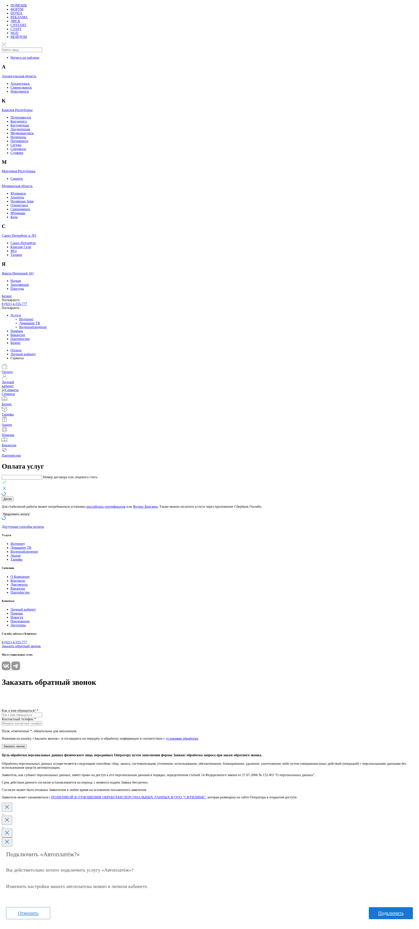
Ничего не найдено (24, 57)
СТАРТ (16, 29)
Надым (15, 281)
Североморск (20, 209)
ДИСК (15, 21)
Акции (15, 555)
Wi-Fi (14, 33)
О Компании (19, 576)
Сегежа (15, 145)
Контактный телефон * (19, 719)
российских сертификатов (105, 506)
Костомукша (19, 125)
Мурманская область (17, 186)
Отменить (28, 913)
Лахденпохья (20, 129)
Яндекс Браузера (145, 506)
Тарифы (16, 559)
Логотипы (18, 625)
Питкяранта (19, 141)
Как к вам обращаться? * (20, 710)
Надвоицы (18, 137)
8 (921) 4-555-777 (14, 304)
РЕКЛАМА (19, 17)
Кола (14, 217)
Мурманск (18, 193)
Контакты (17, 580)
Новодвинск (19, 91)
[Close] (7, 807)
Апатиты (17, 197)
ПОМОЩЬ (18, 5)
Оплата (15, 350)
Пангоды (17, 288)
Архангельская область (19, 76)
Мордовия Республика (18, 171)
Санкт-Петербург (23, 243)
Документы (19, 584)
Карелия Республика (17, 110)
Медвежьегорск (22, 133)
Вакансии (17, 335)
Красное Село (20, 247)
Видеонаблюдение (33, 327)
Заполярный (19, 285)
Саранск (16, 178)
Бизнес (7, 296)
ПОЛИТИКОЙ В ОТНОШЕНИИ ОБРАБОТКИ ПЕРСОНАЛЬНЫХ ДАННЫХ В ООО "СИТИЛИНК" (128, 797)
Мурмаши (17, 213)
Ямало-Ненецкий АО (18, 273)
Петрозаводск (20, 117)
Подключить (391, 913)
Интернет (26, 319)
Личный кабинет (23, 354)
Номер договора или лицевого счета (70, 477)
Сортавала (18, 149)
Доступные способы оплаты (23, 526)
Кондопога (18, 121)
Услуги (15, 315)
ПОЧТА (16, 13)
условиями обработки (182, 738)
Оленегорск (19, 205)
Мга (13, 251)
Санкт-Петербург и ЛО (19, 235)
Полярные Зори (22, 201)
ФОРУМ (16, 9)
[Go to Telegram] (15, 669)
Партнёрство (20, 339)
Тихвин (16, 255)
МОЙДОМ (18, 37)
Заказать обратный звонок (21, 646)
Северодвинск (21, 87)
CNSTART (18, 25)
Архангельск (20, 83)
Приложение (20, 621)
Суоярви (16, 153)
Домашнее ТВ (29, 323)
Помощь (16, 331)
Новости (16, 617)
